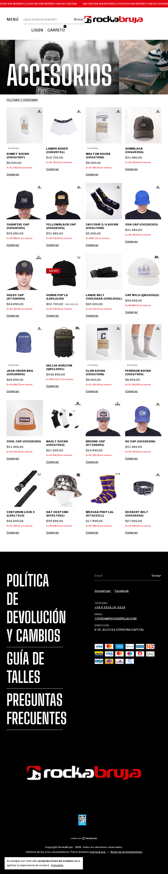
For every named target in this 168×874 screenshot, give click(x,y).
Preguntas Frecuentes (37, 709)
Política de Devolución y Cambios (36, 608)
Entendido (57, 865)
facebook (122, 591)
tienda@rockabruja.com (115, 618)
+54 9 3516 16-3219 (109, 607)
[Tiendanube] (84, 839)
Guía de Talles (25, 667)
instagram (102, 591)
